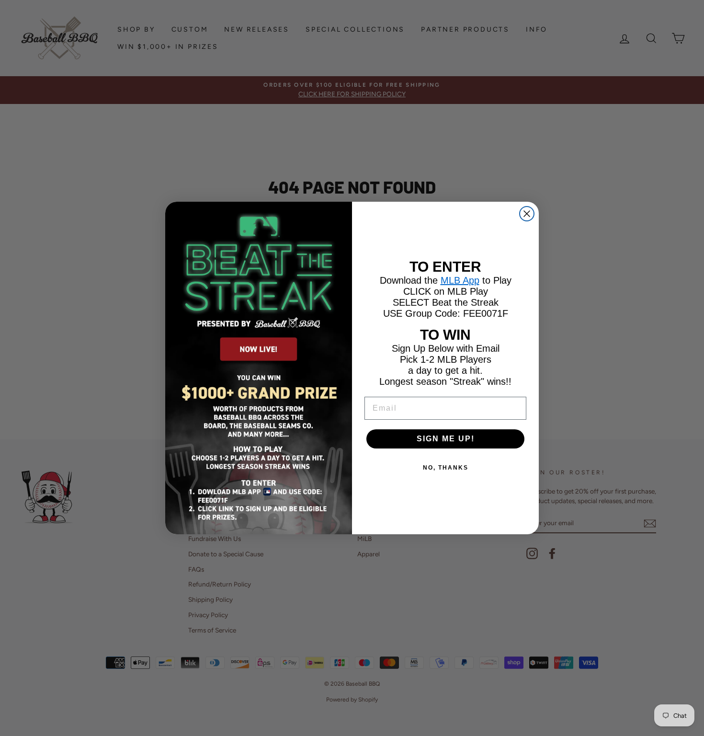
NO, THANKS (445, 467)
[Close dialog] (527, 214)
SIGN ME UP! (446, 439)
